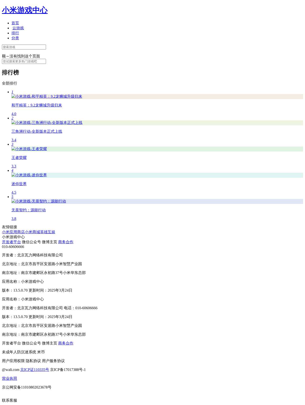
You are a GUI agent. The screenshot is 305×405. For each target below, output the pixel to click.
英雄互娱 (47, 232)
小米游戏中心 (25, 10)
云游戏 (18, 28)
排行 (15, 33)
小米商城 (32, 232)
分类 (15, 38)
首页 (15, 23)
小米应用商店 (13, 232)
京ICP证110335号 (34, 370)
